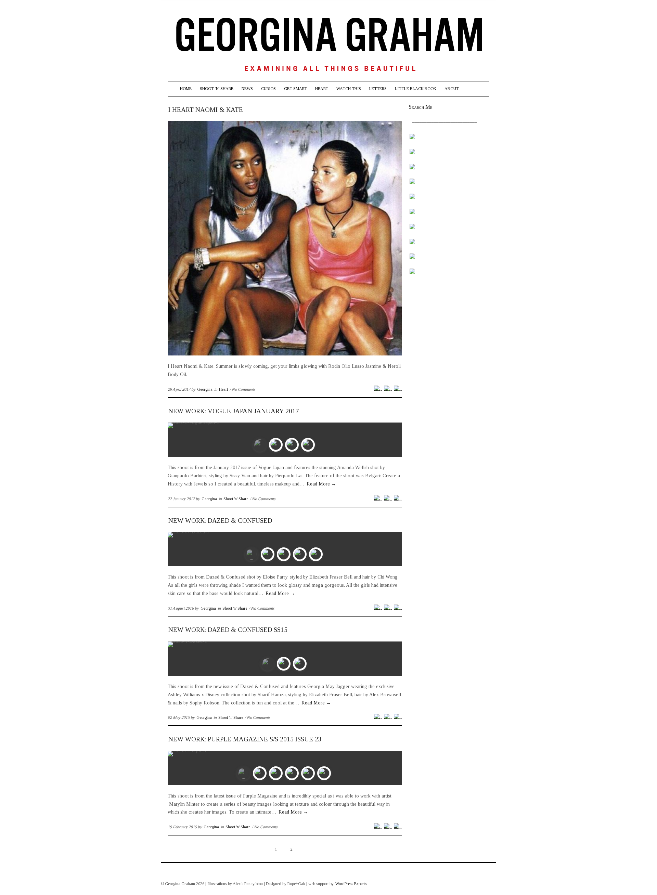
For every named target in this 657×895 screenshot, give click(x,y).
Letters (378, 88)
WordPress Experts (350, 883)
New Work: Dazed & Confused (220, 520)
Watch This (348, 88)
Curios (268, 88)
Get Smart (295, 88)
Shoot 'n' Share (235, 498)
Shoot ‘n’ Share (216, 88)
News (247, 88)
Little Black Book (415, 88)
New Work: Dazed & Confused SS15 (227, 629)
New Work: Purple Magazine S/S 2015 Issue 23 (245, 739)
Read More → (321, 484)
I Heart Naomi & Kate (205, 109)
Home (186, 88)
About (452, 88)
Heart (321, 88)
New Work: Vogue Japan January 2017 (233, 411)
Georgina (204, 389)
